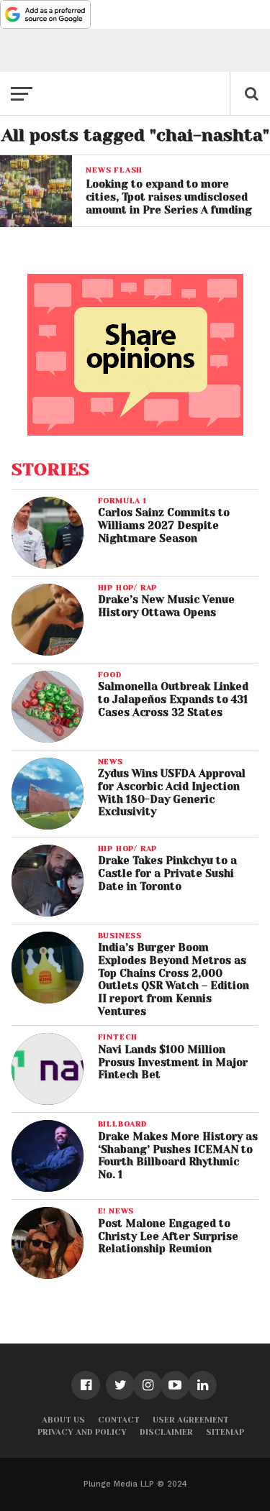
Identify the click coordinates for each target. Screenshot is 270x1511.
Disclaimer (166, 1432)
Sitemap (225, 1432)
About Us (63, 1420)
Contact (119, 1420)
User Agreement (191, 1420)
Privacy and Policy (82, 1432)
